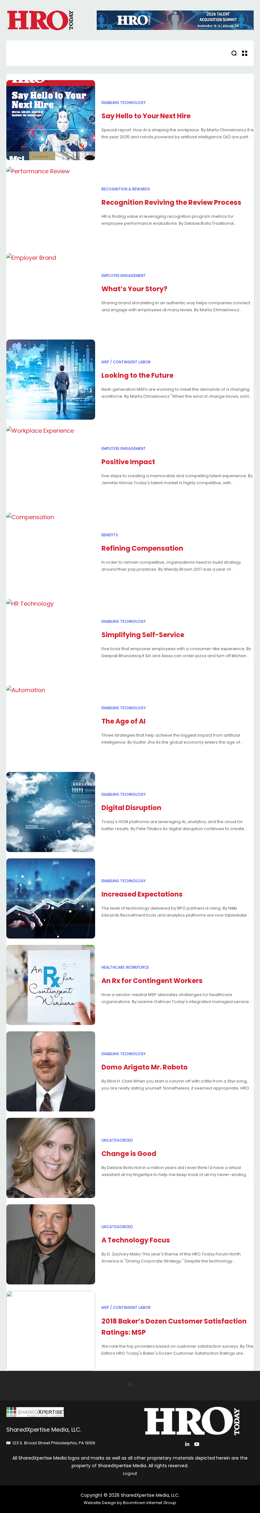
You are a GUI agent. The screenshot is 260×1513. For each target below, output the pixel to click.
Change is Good (128, 1153)
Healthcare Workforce (125, 967)
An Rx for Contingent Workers (152, 980)
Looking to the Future (137, 375)
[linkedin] (187, 1444)
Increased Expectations (142, 894)
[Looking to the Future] (50, 380)
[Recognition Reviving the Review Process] (50, 207)
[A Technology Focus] (50, 1244)
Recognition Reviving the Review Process (171, 202)
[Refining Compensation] (50, 552)
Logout (130, 1473)
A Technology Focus (135, 1240)
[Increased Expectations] (50, 898)
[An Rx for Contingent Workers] (50, 985)
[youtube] (196, 1444)
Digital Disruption (131, 807)
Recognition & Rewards (125, 189)
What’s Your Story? (134, 288)
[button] (130, 1384)
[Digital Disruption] (50, 812)
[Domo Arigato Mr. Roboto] (50, 1071)
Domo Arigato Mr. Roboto (144, 1067)
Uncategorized (117, 1140)
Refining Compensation (142, 548)
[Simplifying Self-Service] (50, 639)
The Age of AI (123, 721)
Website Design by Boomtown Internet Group (130, 1503)
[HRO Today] (68, 1412)
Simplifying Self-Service (142, 634)
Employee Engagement (123, 275)
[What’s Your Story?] (50, 293)
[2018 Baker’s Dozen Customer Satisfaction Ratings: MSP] (50, 1331)
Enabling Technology (123, 102)
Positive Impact (128, 461)
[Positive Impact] (50, 466)
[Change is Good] (50, 1158)
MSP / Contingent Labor (126, 362)
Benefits (109, 535)
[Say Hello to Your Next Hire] (50, 120)
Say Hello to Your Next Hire (146, 115)
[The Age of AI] (50, 725)
